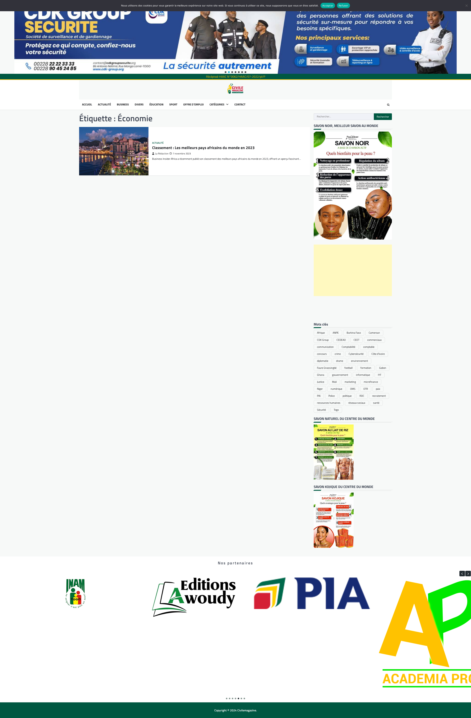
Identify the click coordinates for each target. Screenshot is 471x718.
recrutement (379, 396)
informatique (363, 375)
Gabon (382, 368)
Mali (334, 382)
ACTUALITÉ (104, 104)
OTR (365, 389)
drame (339, 361)
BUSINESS (123, 104)
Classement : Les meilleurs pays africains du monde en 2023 (203, 148)
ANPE (336, 333)
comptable (368, 347)
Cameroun (374, 333)
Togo (336, 410)
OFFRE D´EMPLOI (193, 104)
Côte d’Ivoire (378, 354)
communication (325, 347)
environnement (359, 361)
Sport (173, 104)
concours (322, 354)
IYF (379, 375)
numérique (336, 389)
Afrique (321, 333)
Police (331, 396)
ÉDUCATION (156, 104)
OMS (352, 389)
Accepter (327, 5)
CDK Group (323, 340)
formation (365, 368)
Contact (239, 104)
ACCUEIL (87, 104)
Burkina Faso (354, 333)
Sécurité (321, 410)
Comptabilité (348, 347)
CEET (356, 340)
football (348, 368)
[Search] (388, 104)
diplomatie (322, 361)
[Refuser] (466, 5)
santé (376, 403)
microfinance (371, 382)
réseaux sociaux (356, 403)
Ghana (320, 375)
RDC (362, 396)
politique (347, 396)
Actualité (158, 143)
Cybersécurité (356, 354)
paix (378, 389)
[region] (235, 37)
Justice (320, 382)
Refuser (343, 5)
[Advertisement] (353, 270)
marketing (350, 382)
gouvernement (340, 375)
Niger (320, 389)
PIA (319, 396)
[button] (225, 72)
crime (338, 354)
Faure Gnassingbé (327, 368)
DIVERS (139, 104)
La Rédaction (162, 153)
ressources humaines (328, 403)
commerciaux (374, 340)
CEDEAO (341, 340)
